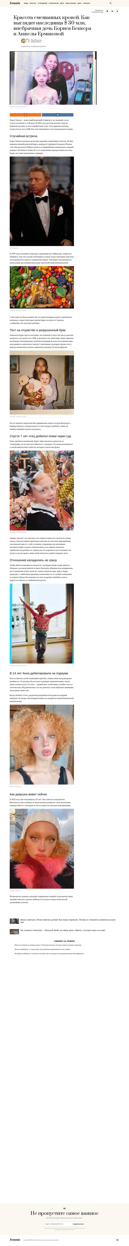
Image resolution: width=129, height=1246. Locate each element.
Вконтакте (112, 11)
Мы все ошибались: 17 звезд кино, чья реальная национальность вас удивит (42, 949)
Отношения (42, 3)
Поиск (111, 3)
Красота (33, 3)
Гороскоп (87, 3)
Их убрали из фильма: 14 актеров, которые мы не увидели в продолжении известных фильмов (49, 953)
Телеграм (107, 11)
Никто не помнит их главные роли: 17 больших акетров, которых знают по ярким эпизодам (48, 945)
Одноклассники (117, 11)
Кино (79, 3)
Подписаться (78, 1224)
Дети (62, 3)
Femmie (20, 3)
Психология (54, 3)
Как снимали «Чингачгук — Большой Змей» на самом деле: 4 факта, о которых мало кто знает (62, 930)
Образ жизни (70, 3)
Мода (26, 3)
